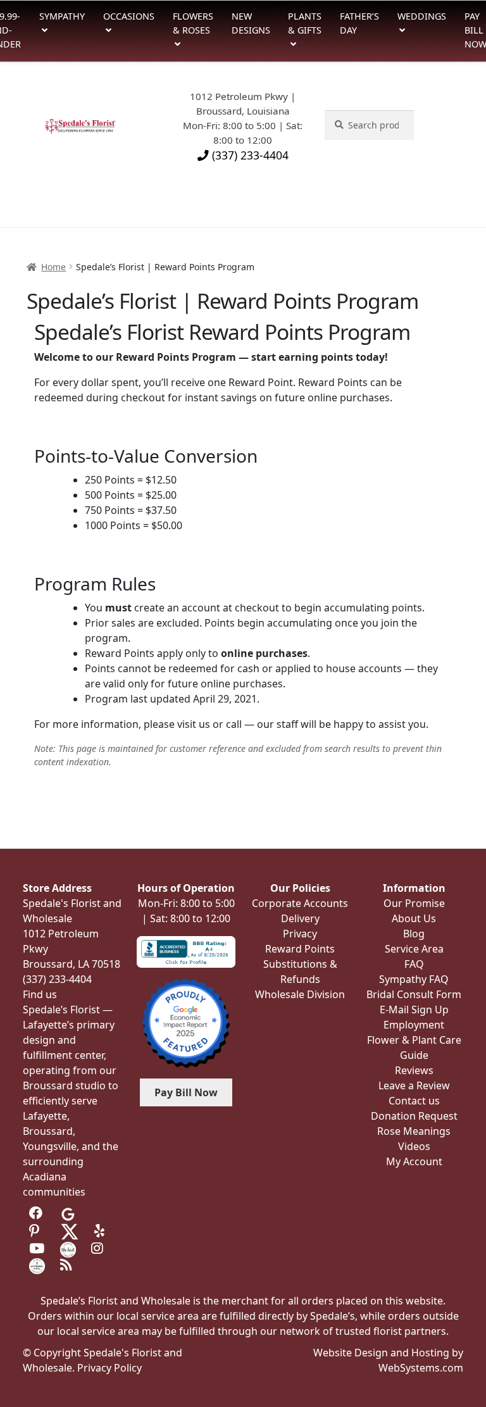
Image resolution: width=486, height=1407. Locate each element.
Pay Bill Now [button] (186, 1092)
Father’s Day (359, 23)
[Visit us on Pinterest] (37, 1230)
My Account (414, 1161)
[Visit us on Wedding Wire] (37, 1265)
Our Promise (414, 903)
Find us (40, 994)
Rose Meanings (414, 1131)
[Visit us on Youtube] (37, 1249)
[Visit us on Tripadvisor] (99, 1213)
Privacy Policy (109, 1368)
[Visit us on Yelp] (102, 1230)
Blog (414, 934)
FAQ (414, 964)
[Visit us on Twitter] (69, 1230)
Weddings (421, 16)
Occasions (128, 16)
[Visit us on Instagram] (99, 1249)
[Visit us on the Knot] (68, 1249)
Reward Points (300, 949)
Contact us (414, 1101)
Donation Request (414, 1116)
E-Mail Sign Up (414, 1009)
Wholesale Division (300, 994)
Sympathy (62, 16)
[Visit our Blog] (68, 1265)
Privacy (300, 934)
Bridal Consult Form (413, 994)
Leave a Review (414, 1085)
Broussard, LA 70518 (71, 964)
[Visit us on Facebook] (37, 1213)
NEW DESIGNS (251, 23)
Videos (414, 1146)
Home (53, 267)
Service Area (414, 949)
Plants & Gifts (304, 23)
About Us (414, 918)
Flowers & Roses (193, 23)
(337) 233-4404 (249, 155)
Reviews (414, 1070)
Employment (413, 1025)
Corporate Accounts (300, 903)
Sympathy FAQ (414, 979)
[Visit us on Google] (68, 1213)
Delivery (300, 918)
